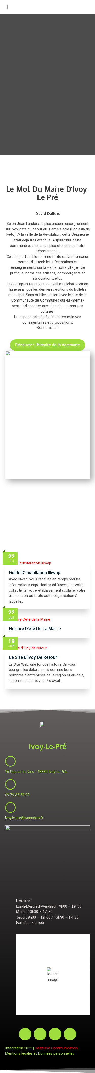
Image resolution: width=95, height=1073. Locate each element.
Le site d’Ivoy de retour (33, 657)
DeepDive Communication (56, 1048)
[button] (85, 7)
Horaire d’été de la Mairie (35, 628)
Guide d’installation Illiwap (34, 572)
